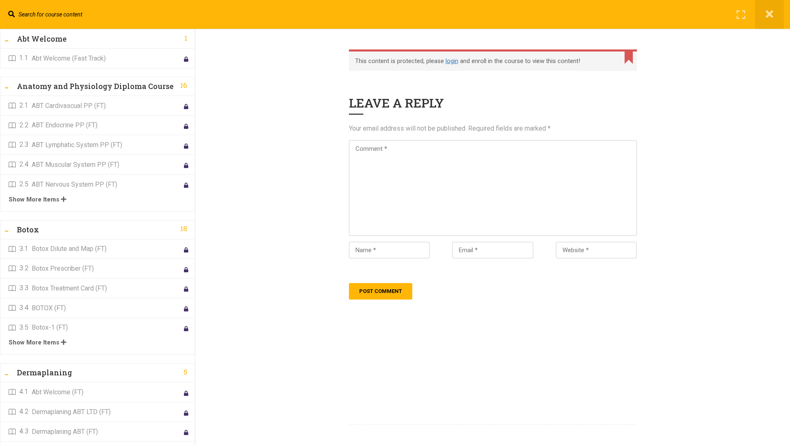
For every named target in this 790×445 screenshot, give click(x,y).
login (452, 61)
